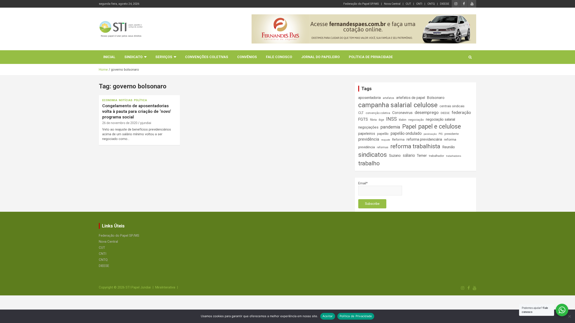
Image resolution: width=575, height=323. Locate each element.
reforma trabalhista (415, 146)
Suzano (395, 155)
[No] (569, 316)
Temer (422, 155)
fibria (373, 119)
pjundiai (145, 123)
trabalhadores (453, 156)
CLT (361, 113)
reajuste (385, 139)
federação (461, 112)
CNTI (419, 3)
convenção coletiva (378, 113)
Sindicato (133, 57)
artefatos (388, 98)
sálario (409, 155)
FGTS (363, 119)
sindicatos (372, 154)
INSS (391, 119)
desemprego (427, 112)
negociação (416, 119)
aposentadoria (369, 98)
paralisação (430, 133)
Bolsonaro (436, 97)
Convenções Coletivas (206, 57)
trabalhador (436, 155)
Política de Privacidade (371, 57)
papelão (383, 133)
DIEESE (444, 3)
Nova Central (392, 3)
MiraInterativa (165, 287)
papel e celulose (439, 126)
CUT (408, 3)
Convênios (247, 57)
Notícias (125, 100)
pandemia (390, 127)
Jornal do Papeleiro (320, 57)
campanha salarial (385, 105)
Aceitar (328, 316)
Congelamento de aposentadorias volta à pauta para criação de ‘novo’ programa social (136, 111)
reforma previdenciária (424, 139)
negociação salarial (440, 119)
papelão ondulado (406, 133)
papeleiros (366, 133)
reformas (382, 147)
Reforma (398, 139)
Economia (109, 100)
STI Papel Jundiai (138, 287)
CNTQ (431, 3)
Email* (363, 183)
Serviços (163, 57)
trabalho (369, 163)
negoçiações (368, 127)
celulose (426, 105)
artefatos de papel (410, 98)
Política (140, 100)
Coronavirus (402, 112)
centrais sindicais (452, 106)
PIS (440, 133)
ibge (381, 119)
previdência (368, 139)
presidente (452, 133)
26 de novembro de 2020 (119, 123)
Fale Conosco (279, 57)
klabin (402, 119)
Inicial (109, 57)
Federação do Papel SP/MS (361, 3)
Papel (409, 126)
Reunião (448, 147)
